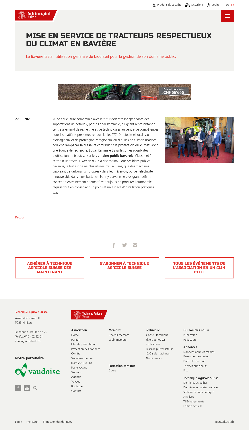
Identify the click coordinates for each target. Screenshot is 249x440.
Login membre (118, 339)
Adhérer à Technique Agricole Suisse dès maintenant (50, 267)
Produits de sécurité (169, 4)
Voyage (75, 381)
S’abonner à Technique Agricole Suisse (124, 265)
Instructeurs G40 (81, 363)
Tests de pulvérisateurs (159, 349)
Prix (185, 370)
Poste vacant (79, 367)
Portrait (75, 339)
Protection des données (85, 349)
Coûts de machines (158, 353)
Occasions (197, 4)
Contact (76, 391)
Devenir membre (119, 335)
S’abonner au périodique (198, 392)
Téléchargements (193, 401)
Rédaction (189, 339)
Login (215, 4)
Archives (188, 397)
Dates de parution (194, 361)
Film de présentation (83, 344)
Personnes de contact (196, 356)
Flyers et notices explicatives (155, 342)
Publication (190, 335)
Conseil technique (157, 335)
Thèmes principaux (195, 366)
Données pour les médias (198, 352)
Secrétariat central (82, 358)
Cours (112, 370)
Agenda (76, 377)
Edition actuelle (193, 406)
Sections (76, 372)
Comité (75, 353)
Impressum (32, 421)
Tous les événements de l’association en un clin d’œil (199, 267)
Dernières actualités (195, 382)
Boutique (77, 386)
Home (75, 335)
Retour (19, 217)
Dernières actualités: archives (201, 387)
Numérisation (154, 358)
